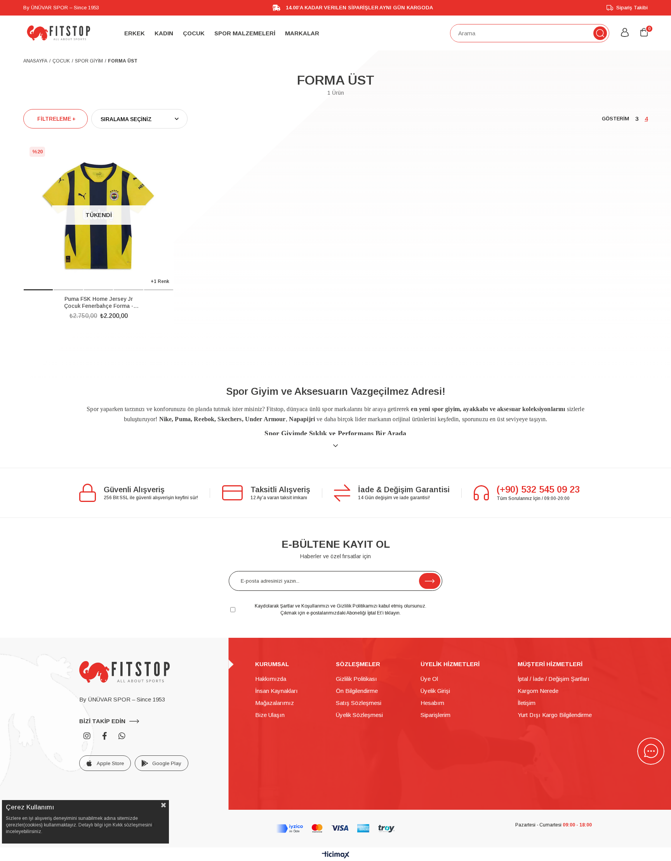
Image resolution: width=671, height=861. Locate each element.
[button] (38, 289)
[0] (644, 33)
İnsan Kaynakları (276, 690)
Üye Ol (429, 678)
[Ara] (600, 33)
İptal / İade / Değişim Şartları (553, 678)
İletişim (526, 703)
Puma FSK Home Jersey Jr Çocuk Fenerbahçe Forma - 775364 (98, 302)
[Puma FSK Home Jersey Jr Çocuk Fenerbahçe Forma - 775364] (98, 215)
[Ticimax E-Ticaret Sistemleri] (335, 855)
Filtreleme (54, 119)
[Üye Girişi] (625, 33)
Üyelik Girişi (435, 690)
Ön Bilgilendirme (357, 690)
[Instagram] (87, 736)
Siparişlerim (435, 715)
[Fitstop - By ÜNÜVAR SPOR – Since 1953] (58, 33)
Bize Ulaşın (270, 715)
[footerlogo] (124, 672)
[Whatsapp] (122, 736)
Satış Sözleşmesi (358, 703)
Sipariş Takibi (632, 7)
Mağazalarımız (274, 703)
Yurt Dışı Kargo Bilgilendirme (555, 715)
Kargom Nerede (538, 690)
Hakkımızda (270, 678)
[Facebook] (104, 736)
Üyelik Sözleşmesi (359, 715)
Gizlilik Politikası (356, 678)
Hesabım (432, 703)
